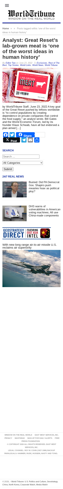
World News (37, 65)
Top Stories (13, 65)
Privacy (8, 438)
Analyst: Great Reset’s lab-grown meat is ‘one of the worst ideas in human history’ (30, 48)
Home (5, 28)
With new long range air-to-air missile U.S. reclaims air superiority (29, 246)
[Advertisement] (31, 328)
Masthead (20, 438)
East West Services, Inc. (47, 435)
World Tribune (51, 65)
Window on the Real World (18, 435)
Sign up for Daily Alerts (39, 438)
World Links (25, 65)
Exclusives (42, 63)
